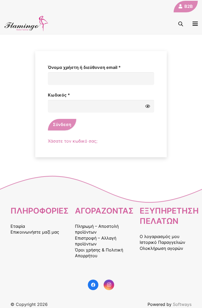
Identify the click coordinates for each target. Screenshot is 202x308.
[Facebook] (93, 285)
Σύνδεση (62, 124)
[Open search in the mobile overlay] (180, 24)
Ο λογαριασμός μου (159, 236)
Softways (182, 304)
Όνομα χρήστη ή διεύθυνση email (95, 67)
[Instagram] (109, 285)
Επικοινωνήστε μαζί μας (35, 232)
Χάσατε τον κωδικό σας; (72, 141)
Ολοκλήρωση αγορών (161, 248)
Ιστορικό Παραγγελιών (162, 242)
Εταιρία (18, 226)
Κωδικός (70, 95)
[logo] (26, 24)
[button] (195, 23)
